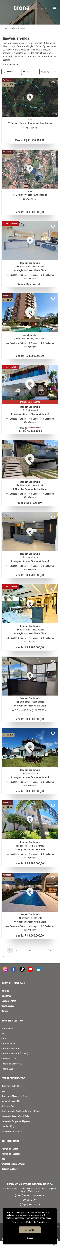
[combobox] (41, 71)
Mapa (28, 72)
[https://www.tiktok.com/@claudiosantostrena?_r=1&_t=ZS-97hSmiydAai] (22, 969)
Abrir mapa (34, 1191)
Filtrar (9, 72)
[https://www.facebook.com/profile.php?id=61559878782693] (14, 969)
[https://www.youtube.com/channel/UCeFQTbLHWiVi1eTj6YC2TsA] (30, 969)
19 (50, 950)
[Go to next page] (3, 956)
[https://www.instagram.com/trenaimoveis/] (5, 969)
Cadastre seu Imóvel (10, 1169)
